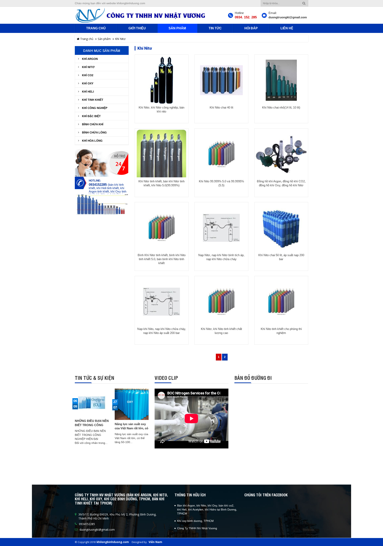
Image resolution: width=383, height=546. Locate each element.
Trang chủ (86, 39)
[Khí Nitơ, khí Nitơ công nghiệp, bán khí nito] (161, 80)
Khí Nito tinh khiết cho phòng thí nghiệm (281, 331)
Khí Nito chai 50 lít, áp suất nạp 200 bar (281, 257)
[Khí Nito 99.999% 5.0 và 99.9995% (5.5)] (221, 153)
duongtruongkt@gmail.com (287, 17)
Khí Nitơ (120, 39)
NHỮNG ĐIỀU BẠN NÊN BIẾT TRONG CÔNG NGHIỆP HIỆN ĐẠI (92, 425)
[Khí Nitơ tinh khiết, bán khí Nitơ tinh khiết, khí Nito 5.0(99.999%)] (161, 156)
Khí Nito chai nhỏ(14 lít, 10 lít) (281, 107)
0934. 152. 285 (246, 17)
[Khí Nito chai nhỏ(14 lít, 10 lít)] (281, 80)
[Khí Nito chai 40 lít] (221, 80)
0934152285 (98, 185)
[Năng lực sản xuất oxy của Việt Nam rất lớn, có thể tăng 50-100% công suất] (132, 404)
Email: (272, 13)
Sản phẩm (104, 39)
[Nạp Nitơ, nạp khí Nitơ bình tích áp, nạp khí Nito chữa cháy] (221, 227)
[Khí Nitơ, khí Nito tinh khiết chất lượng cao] (221, 301)
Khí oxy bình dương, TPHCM (195, 520)
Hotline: (95, 180)
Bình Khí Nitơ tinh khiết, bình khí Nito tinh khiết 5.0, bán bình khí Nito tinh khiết (162, 259)
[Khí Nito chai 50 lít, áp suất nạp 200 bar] (281, 227)
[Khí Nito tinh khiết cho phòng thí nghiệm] (281, 301)
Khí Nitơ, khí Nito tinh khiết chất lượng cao (221, 331)
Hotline (239, 13)
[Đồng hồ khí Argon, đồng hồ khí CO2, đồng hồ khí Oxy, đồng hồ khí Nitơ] (281, 153)
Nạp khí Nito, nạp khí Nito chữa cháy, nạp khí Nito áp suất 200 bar (161, 331)
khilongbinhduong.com (113, 542)
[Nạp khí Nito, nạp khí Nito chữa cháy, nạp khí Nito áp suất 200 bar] (161, 301)
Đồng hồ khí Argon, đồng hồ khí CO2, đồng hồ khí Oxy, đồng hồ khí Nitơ (281, 183)
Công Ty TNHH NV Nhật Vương (197, 528)
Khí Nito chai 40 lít (221, 107)
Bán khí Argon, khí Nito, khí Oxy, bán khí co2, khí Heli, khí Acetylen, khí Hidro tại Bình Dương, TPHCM (207, 509)
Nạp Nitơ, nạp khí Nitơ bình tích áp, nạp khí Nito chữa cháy (221, 257)
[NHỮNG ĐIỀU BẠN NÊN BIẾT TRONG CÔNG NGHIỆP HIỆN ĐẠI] (92, 403)
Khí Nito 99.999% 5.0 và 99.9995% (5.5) (221, 183)
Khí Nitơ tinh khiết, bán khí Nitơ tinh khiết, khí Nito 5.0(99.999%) (161, 183)
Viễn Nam (155, 542)
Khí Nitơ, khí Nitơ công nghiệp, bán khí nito (161, 109)
